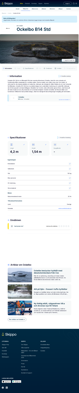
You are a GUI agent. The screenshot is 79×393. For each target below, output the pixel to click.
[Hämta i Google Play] (16, 381)
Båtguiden (25, 8)
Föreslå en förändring (65, 137)
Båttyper (61, 8)
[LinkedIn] (7, 388)
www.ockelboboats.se (64, 208)
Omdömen (49, 68)
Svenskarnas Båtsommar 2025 (28, 356)
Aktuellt (17, 8)
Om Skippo (24, 344)
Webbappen (5, 357)
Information (8, 68)
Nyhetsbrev (24, 370)
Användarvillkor (45, 344)
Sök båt (4, 347)
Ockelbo (9, 13)
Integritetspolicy (45, 347)
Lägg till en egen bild (69, 60)
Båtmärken (52, 8)
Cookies (42, 351)
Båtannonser (35, 8)
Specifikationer (29, 68)
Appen (40, 3)
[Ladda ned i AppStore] (6, 381)
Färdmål (27, 3)
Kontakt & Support (26, 373)
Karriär (23, 366)
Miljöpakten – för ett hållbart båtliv (29, 351)
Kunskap (34, 3)
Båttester (44, 8)
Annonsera (24, 360)
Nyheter (46, 3)
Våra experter (25, 347)
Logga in (67, 3)
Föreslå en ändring (66, 76)
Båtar (21, 3)
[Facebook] (3, 388)
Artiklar (59, 68)
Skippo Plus (5, 344)
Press (22, 363)
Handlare (68, 8)
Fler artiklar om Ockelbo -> (17, 319)
